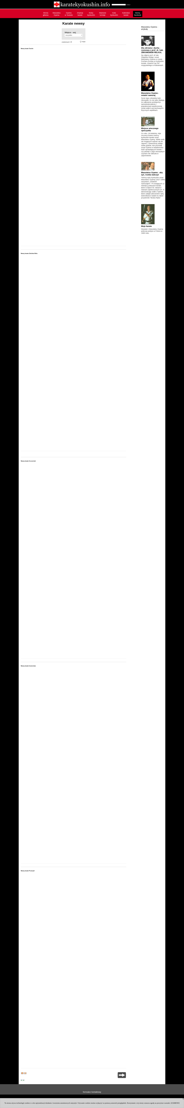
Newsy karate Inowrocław (28, 666)
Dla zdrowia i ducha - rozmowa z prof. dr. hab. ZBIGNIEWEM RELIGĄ (152, 50)
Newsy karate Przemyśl (27, 871)
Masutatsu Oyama (57, 14)
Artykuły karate (80, 14)
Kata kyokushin (114, 14)
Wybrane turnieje (102, 14)
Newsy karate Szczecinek (28, 461)
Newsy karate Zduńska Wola (29, 253)
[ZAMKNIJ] (175, 1103)
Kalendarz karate (126, 14)
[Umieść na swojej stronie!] (25, 1073)
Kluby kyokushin (91, 14)
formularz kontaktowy (92, 1092)
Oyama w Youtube (69, 14)
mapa (83, 41)
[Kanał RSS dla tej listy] (22, 1073)
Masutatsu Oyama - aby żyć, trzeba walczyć (152, 173)
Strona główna (45, 14)
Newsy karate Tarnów (27, 48)
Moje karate (146, 226)
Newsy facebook (137, 14)
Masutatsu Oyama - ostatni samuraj (150, 94)
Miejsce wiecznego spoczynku (149, 129)
